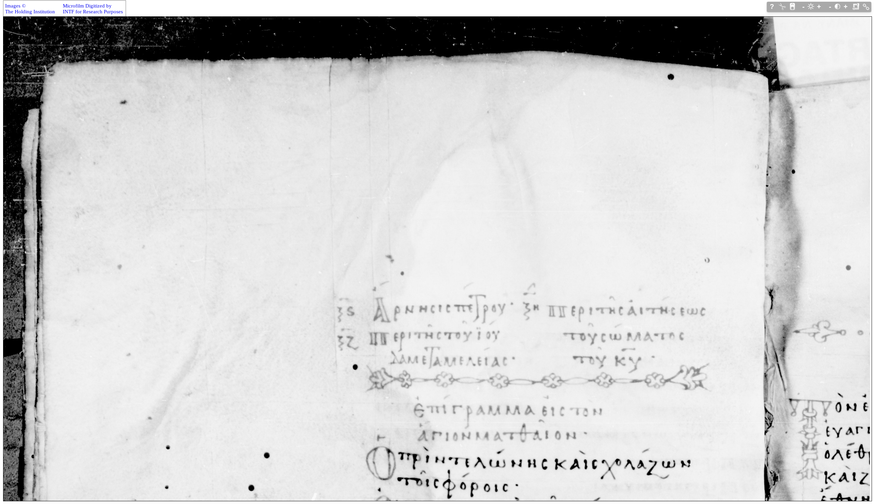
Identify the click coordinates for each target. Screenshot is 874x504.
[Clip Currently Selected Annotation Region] (782, 7)
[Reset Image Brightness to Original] (811, 7)
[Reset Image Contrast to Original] (837, 7)
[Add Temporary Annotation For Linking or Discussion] (856, 7)
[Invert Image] (792, 7)
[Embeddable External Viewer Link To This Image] (866, 6)
